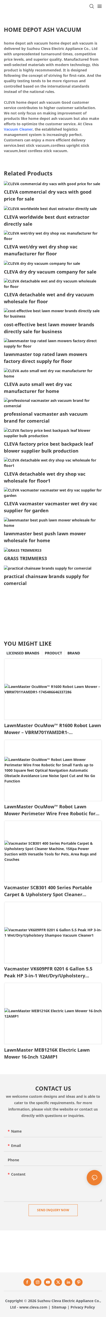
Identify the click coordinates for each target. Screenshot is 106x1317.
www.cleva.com (33, 1307)
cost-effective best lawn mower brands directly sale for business (49, 328)
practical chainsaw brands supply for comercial (46, 579)
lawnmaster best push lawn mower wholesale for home (45, 536)
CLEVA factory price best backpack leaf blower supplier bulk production (48, 447)
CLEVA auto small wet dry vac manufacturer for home (38, 387)
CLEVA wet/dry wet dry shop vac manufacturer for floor (40, 250)
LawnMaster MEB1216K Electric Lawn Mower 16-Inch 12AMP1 (47, 1053)
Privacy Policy (82, 1307)
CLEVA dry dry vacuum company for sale (50, 272)
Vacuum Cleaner (18, 129)
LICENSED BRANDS (22, 653)
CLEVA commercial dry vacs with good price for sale (47, 195)
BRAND (73, 653)
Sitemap (59, 1307)
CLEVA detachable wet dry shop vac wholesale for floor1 (44, 477)
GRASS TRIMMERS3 (25, 558)
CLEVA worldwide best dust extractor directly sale (46, 220)
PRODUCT (53, 653)
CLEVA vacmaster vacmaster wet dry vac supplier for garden (50, 507)
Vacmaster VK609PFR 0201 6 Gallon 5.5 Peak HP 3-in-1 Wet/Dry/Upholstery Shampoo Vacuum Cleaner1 (48, 972)
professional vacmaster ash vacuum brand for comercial (46, 417)
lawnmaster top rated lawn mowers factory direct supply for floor (45, 357)
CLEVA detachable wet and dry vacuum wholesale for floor (49, 298)
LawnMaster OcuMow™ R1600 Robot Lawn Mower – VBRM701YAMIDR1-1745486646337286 (52, 729)
